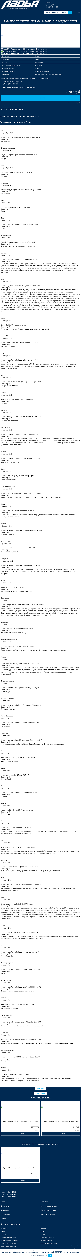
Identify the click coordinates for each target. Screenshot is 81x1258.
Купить (42, 98)
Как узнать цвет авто (48, 1210)
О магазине (5, 1210)
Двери (42, 1234)
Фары (3, 1231)
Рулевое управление (8, 1243)
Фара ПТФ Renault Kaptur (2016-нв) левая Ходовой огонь (61, 1121)
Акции (3, 1202)
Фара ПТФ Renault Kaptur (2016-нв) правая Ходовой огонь (20, 1121)
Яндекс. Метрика (57, 1251)
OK (50, 1255)
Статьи (3, 1218)
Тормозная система (8, 1246)
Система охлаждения (48, 1243)
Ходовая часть (46, 1240)
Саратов (47, 2)
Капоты (3, 1234)
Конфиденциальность (48, 1206)
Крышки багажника (8, 1237)
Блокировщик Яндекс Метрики (43, 1252)
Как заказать (5, 1214)
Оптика (43, 1228)
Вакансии (44, 1202)
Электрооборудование (9, 1240)
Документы (5, 1206)
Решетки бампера (47, 1237)
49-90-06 (51, 7)
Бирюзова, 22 (49, 5)
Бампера (4, 1228)
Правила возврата (47, 1214)
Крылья (43, 1231)
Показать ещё (40, 1093)
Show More (40, 1089)
